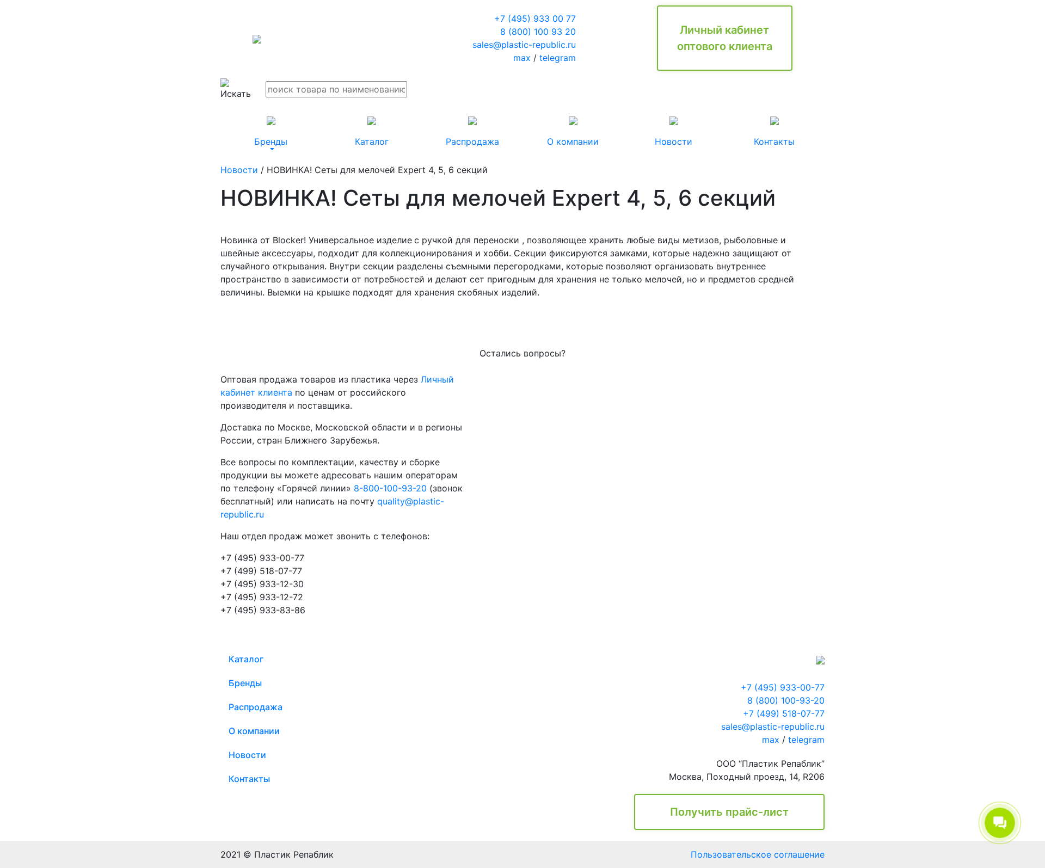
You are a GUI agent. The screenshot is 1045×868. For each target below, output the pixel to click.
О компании (254, 730)
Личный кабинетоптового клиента (724, 38)
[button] (271, 132)
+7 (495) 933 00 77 (535, 18)
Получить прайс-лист (729, 811)
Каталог (246, 659)
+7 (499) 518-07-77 (784, 713)
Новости (239, 169)
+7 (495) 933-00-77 (783, 687)
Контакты (249, 778)
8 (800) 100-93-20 (786, 700)
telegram (557, 57)
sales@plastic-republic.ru (524, 44)
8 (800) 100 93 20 (538, 31)
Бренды (245, 683)
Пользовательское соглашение (758, 854)
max (522, 57)
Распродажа (255, 706)
